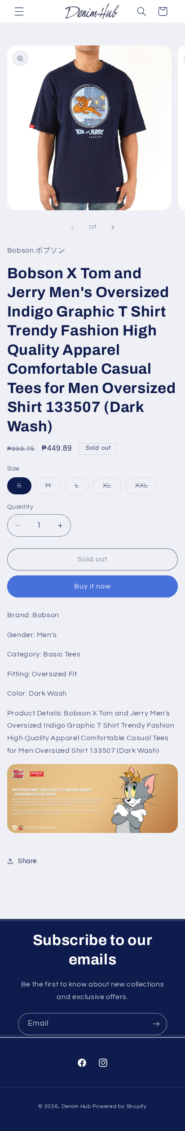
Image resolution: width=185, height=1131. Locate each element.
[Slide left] (72, 227)
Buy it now (92, 586)
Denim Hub (76, 1106)
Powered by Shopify (119, 1106)
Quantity (20, 507)
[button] (19, 11)
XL (112, 488)
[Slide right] (113, 227)
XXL (146, 488)
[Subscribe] (156, 1024)
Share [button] (27, 861)
